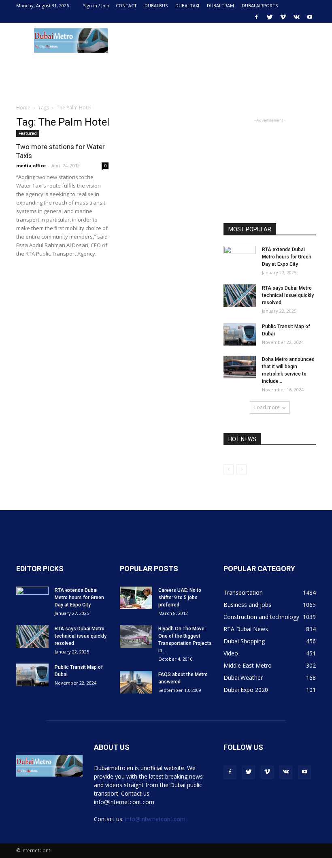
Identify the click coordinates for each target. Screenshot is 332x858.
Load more (267, 407)
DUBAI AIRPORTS (260, 5)
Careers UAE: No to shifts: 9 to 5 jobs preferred (179, 597)
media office (31, 165)
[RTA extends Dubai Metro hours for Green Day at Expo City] (239, 257)
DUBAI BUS (156, 5)
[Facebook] (256, 17)
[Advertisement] (220, 40)
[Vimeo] (283, 17)
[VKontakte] (296, 17)
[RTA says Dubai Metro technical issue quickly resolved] (239, 295)
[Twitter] (270, 17)
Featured (28, 133)
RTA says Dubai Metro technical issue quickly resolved (288, 295)
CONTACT (126, 5)
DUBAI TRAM (220, 5)
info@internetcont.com (155, 819)
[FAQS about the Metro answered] (136, 682)
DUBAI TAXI (187, 5)
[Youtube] (310, 17)
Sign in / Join (96, 5)
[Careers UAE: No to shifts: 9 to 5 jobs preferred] (136, 598)
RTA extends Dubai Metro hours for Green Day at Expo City (286, 257)
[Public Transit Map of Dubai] (239, 334)
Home (23, 107)
